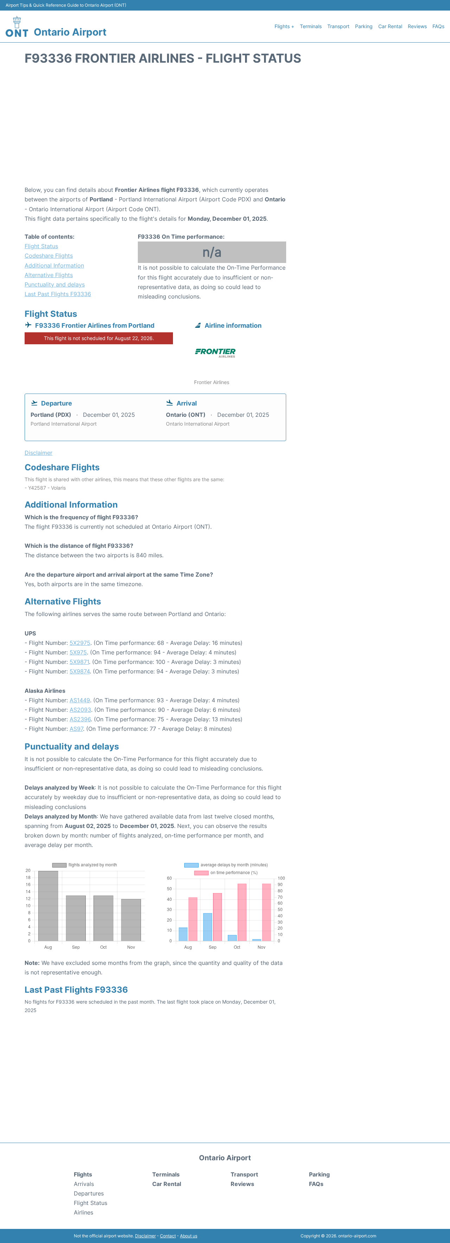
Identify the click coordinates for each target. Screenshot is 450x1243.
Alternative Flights (49, 274)
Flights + (284, 26)
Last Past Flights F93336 (58, 293)
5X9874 (80, 671)
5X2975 (80, 642)
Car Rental (390, 26)
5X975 (78, 652)
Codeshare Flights (49, 255)
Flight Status (41, 246)
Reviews (417, 26)
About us (188, 1235)
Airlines (83, 1212)
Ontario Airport (70, 32)
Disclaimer (145, 1235)
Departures (89, 1193)
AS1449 (80, 700)
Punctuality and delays (55, 284)
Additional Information (54, 265)
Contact (168, 1235)
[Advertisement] (225, 129)
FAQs (438, 26)
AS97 (76, 728)
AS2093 (80, 709)
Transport (338, 26)
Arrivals (84, 1183)
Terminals (311, 26)
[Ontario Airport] (17, 26)
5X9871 (79, 661)
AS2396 (80, 719)
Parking (364, 26)
